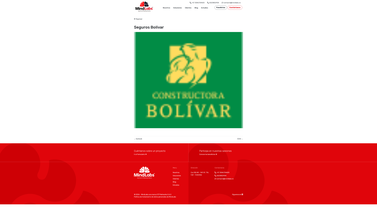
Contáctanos (235, 7)
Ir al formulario (139, 154)
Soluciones (177, 8)
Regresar (138, 19)
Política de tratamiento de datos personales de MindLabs (155, 197)
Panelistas (220, 7)
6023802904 (214, 3)
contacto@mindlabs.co (232, 3)
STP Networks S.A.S (164, 194)
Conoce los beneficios (207, 154)
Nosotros (166, 8)
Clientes (188, 8)
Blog (196, 8)
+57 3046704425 (198, 3)
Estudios (204, 8)
